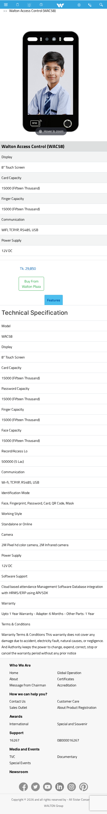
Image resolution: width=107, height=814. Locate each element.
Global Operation (69, 672)
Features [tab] (53, 300)
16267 (14, 740)
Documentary (67, 756)
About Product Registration (77, 707)
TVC (12, 756)
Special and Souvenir (72, 723)
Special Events (20, 762)
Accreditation (66, 685)
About (13, 678)
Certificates (65, 678)
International (18, 723)
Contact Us (17, 701)
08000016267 (68, 740)
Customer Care (68, 701)
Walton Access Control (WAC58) (32, 10)
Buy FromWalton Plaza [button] (31, 284)
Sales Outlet (18, 707)
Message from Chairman (27, 685)
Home (13, 672)
